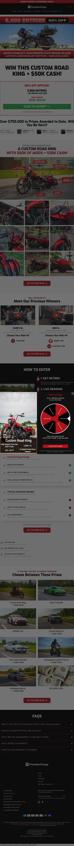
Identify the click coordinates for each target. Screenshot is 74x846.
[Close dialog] (72, 393)
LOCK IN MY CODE (55, 446)
